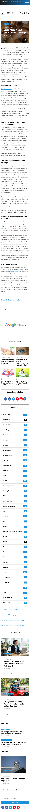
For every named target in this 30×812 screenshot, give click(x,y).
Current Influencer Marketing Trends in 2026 (7, 383)
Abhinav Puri (8, 35)
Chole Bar (7, 668)
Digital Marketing (8, 693)
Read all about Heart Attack (11, 300)
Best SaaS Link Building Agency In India (12, 615)
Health (6, 24)
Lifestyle (6, 770)
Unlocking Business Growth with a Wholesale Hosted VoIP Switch (14, 664)
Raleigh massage (14, 271)
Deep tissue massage (6, 89)
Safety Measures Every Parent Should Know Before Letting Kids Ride (15, 704)
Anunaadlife (15, 790)
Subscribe (15, 802)
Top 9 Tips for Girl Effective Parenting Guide (22, 383)
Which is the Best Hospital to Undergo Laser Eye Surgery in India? (22, 362)
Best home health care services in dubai (12, 609)
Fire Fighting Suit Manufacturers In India (12, 620)
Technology (7, 653)
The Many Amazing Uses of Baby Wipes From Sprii (7, 361)
